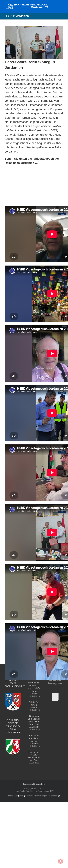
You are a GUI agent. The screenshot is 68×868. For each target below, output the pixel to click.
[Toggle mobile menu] (62, 4)
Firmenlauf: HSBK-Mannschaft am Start (34, 756)
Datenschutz (39, 784)
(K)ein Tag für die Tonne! (34, 705)
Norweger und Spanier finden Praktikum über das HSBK (34, 721)
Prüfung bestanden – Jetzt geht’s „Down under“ (34, 688)
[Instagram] (55, 697)
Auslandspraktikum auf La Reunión (34, 739)
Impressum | (28, 784)
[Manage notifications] (60, 861)
